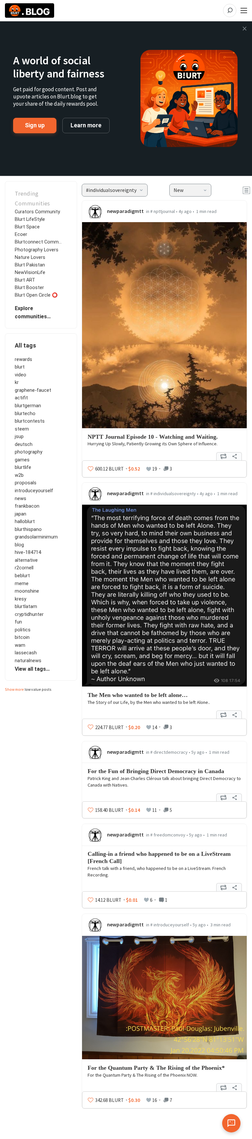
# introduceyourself (169, 925)
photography (28, 452)
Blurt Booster (29, 287)
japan (20, 514)
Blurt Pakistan (30, 265)
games (22, 460)
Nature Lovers (30, 257)
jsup (19, 436)
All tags (25, 345)
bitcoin (22, 637)
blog (19, 545)
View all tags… (32, 669)
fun (18, 622)
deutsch (23, 444)
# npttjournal (162, 211)
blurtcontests (30, 421)
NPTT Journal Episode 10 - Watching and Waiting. (153, 436)
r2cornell (24, 568)
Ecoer (21, 234)
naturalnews (28, 661)
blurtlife (23, 467)
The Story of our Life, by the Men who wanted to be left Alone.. (149, 702)
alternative (26, 560)
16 (154, 1100)
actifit (21, 398)
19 (154, 468)
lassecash (26, 653)
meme (22, 583)
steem (22, 429)
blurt (20, 367)
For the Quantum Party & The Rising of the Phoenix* (156, 1068)
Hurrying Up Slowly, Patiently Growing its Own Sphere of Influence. (153, 444)
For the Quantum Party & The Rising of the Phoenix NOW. (143, 1075)
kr (17, 382)
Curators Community (37, 212)
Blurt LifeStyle (30, 219)
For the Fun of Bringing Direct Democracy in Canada (156, 771)
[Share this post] (235, 456)
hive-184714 (28, 552)
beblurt (22, 576)
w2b (19, 475)
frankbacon (27, 506)
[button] (115, 190)
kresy (20, 599)
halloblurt (25, 521)
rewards (23, 359)
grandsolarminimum (36, 537)
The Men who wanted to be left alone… (138, 695)
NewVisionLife (30, 272)
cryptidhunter (29, 614)
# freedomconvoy (167, 835)
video (20, 375)
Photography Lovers (36, 250)
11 (154, 810)
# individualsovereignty (173, 493)
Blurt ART (25, 280)
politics (23, 630)
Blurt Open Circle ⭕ (36, 295)
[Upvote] (91, 469)
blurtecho (25, 413)
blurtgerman (28, 406)
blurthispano (28, 529)
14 (154, 727)
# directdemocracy (169, 752)
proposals (25, 483)
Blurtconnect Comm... (38, 242)
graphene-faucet (33, 390)
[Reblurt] (223, 456)
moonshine (27, 591)
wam (20, 645)
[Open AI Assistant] (231, 1123)
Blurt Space (27, 227)
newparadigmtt (125, 211)
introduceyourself (34, 491)
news (20, 498)
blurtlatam (26, 606)
